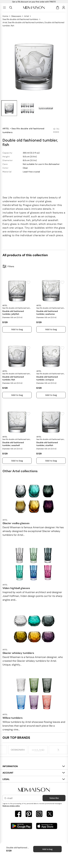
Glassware (16, 16)
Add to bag (47, 849)
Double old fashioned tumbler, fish (13, 378)
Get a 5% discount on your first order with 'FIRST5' (34, 1)
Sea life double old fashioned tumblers (20, 19)
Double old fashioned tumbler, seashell (13, 444)
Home (5, 16)
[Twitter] (50, 814)
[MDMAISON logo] (34, 789)
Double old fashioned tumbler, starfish (47, 444)
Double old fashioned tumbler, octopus (47, 378)
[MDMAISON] (34, 7)
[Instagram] (39, 814)
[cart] (58, 7)
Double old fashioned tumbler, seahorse (47, 312)
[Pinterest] (29, 814)
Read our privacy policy (11, 806)
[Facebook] (18, 814)
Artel (26, 16)
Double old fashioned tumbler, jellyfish (13, 312)
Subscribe (54, 798)
